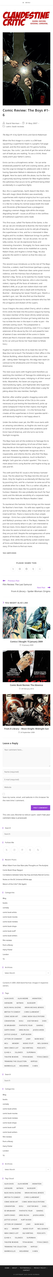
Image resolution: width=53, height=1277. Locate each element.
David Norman (12, 123)
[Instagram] (14, 849)
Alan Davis (9, 998)
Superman (31, 1052)
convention (9, 1021)
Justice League (10, 1034)
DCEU (21, 1021)
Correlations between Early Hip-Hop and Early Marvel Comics (26, 875)
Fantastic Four (25, 1025)
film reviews (7, 940)
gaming (39, 1025)
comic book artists (10, 912)
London (6, 954)
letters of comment (13, 1039)
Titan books (28, 1057)
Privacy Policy (40, 1268)
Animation (36, 998)
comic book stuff (9, 931)
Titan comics (42, 1057)
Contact (26, 1270)
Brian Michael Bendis (34, 1007)
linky (28, 1039)
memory (15, 1043)
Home (7, 1268)
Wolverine (24, 1066)
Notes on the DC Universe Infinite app (17, 879)
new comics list (11, 1048)
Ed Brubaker (9, 1025)
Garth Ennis (11, 553)
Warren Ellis (10, 1066)
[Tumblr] (30, 849)
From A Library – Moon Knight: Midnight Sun (26, 728)
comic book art (11, 1016)
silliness (19, 1052)
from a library (8, 945)
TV (4, 959)
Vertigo (34, 1061)
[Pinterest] (22, 849)
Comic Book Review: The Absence (26, 685)
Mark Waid (39, 1039)
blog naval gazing (12, 1007)
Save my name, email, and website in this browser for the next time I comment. (26, 799)
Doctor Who (32, 1021)
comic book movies (10, 917)
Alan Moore (23, 998)
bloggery (31, 1003)
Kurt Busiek (26, 1034)
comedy (6, 907)
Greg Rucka (24, 1030)
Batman (20, 1003)
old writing (28, 1048)
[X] (6, 849)
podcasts (41, 1048)
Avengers (8, 1003)
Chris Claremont (31, 1012)
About (14, 1268)
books (5, 903)
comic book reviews (15, 126)
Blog (4, 898)
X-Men (35, 1066)
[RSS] (38, 849)
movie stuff (28, 1043)
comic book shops (10, 926)
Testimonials (25, 1268)
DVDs (44, 1021)
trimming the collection (15, 1061)
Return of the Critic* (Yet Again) (14, 884)
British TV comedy (12, 1012)
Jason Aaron (38, 1030)
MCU (6, 1043)
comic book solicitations (33, 1016)
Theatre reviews (11, 1057)
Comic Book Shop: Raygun (13, 870)
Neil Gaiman (42, 1043)
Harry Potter (7, 949)
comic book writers (10, 935)
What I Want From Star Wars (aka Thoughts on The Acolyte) (25, 865)
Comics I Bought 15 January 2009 (26, 641)
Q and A (7, 1052)
